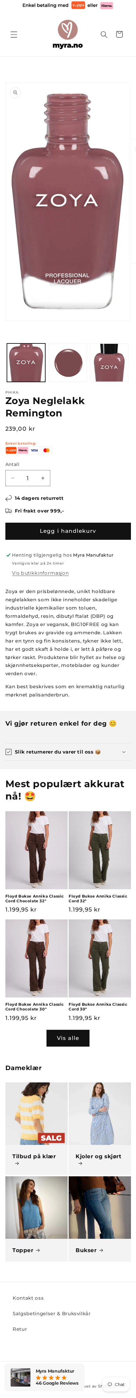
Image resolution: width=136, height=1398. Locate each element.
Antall (12, 464)
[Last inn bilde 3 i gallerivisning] (109, 362)
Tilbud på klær (34, 1156)
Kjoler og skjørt (98, 1156)
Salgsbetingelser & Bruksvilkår (52, 1313)
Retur (20, 1329)
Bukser (86, 1250)
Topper (23, 1250)
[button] (14, 34)
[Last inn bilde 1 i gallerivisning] (26, 362)
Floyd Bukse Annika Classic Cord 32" (98, 899)
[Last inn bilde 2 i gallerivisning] (68, 362)
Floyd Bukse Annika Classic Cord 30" (98, 1007)
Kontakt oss (28, 1298)
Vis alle (68, 1038)
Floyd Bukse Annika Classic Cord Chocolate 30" (34, 1007)
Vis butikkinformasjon (40, 573)
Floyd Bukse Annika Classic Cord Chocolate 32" (34, 899)
